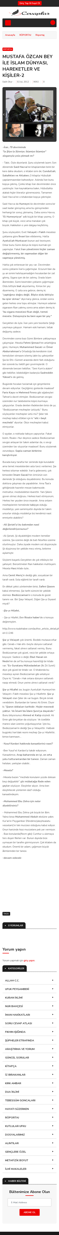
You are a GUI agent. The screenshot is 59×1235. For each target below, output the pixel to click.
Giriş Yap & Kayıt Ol (30, 3)
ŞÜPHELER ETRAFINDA (19, 1040)
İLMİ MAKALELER (15, 1169)
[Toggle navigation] (8, 23)
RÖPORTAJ (25, 35)
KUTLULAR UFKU (15, 1126)
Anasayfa (10, 35)
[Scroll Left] (10, 130)
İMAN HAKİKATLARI (17, 1015)
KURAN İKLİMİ (14, 998)
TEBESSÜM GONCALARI (20, 1100)
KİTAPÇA (11, 1066)
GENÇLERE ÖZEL (15, 1152)
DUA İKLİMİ (12, 1092)
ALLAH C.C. (12, 980)
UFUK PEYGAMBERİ (17, 989)
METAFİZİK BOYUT (16, 1160)
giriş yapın (29, 960)
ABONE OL (30, 1212)
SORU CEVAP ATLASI (18, 1023)
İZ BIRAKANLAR (15, 1075)
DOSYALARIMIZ (15, 1135)
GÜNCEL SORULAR (17, 1057)
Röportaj (40, 35)
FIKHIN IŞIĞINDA (15, 1032)
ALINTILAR (12, 1143)
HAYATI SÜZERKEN (17, 1109)
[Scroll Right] (48, 130)
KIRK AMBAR (13, 1083)
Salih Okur (7, 81)
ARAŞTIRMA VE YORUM (20, 1049)
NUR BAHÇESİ (14, 1006)
